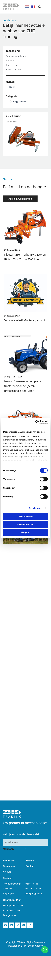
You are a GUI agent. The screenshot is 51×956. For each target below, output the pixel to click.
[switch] (44, 479)
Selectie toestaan (25, 524)
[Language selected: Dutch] (31, 7)
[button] (45, 6)
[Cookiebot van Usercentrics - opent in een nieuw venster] (36, 422)
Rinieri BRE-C (14, 116)
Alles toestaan (26, 516)
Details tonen (35, 508)
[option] (34, 6)
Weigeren (25, 532)
